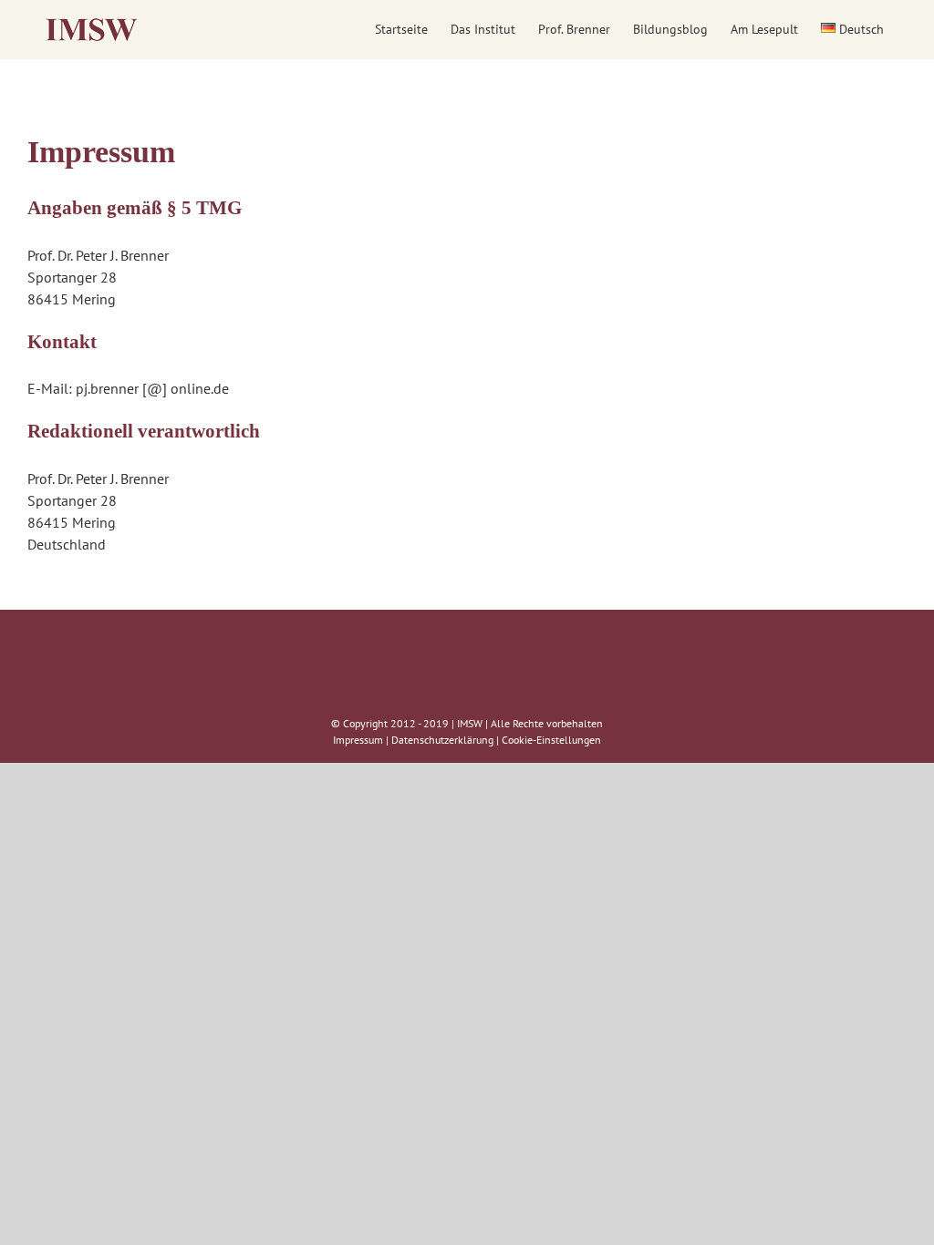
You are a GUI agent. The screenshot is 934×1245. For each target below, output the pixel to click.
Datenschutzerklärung (442, 739)
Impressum (358, 739)
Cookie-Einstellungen (551, 739)
